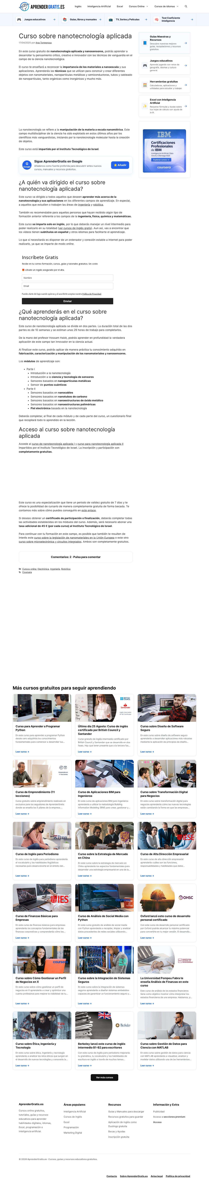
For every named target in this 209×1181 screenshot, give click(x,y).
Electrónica (43, 569)
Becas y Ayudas (116, 1131)
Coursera (27, 572)
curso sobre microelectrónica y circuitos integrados (50, 541)
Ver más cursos (104, 1077)
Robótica (65, 569)
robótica (98, 204)
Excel (120, 6)
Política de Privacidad (91, 294)
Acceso (157, 1122)
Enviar (67, 301)
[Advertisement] (76, 106)
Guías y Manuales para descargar (126, 1111)
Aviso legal (157, 1176)
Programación (71, 1127)
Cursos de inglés (73, 1116)
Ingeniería (55, 569)
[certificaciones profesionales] (164, 171)
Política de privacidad (178, 1176)
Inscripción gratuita (118, 1136)
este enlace (89, 510)
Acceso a (169, 1116)
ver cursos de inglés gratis (75, 228)
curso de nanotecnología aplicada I (53, 443)
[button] (186, 6)
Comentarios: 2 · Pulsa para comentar (76, 557)
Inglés (78, 6)
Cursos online (29, 569)
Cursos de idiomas (165, 6)
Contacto (111, 1176)
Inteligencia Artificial (99, 6)
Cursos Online (137, 6)
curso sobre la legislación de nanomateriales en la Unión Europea (74, 537)
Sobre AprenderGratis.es (134, 1176)
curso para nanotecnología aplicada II (100, 443)
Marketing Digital (73, 1132)
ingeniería (84, 204)
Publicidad (158, 1111)
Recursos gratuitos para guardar (125, 1116)
